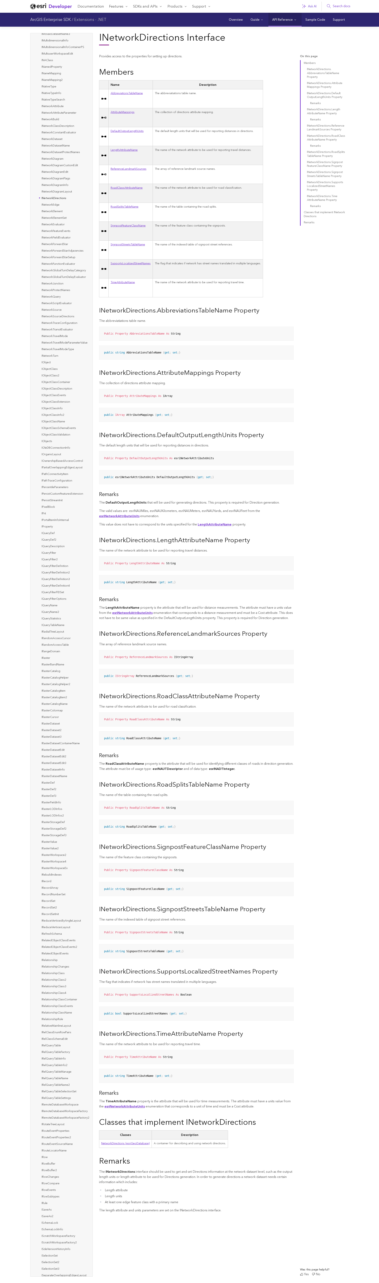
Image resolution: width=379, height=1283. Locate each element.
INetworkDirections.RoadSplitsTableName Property (326, 154)
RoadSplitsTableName (124, 206)
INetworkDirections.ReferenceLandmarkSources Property (325, 127)
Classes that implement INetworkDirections (324, 214)
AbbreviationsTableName (127, 93)
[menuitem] (235, 20)
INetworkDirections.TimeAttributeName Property (322, 198)
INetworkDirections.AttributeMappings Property (324, 85)
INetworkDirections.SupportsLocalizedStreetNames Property (325, 186)
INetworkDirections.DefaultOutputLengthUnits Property (324, 95)
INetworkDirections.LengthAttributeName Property (323, 111)
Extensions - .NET (90, 19)
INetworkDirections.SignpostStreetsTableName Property (325, 174)
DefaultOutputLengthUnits (127, 131)
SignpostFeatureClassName (128, 225)
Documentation (91, 6)
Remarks (315, 103)
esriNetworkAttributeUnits (132, 613)
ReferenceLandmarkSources (128, 169)
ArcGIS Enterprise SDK (50, 20)
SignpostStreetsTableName (128, 244)
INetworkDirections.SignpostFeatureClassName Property (325, 164)
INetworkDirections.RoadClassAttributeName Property (326, 138)
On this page (309, 56)
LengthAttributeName (124, 150)
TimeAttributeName (123, 282)
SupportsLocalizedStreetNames (131, 263)
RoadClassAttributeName (127, 188)
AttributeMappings (122, 112)
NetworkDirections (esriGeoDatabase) (125, 1143)
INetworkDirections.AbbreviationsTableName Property (323, 73)
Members (310, 63)
